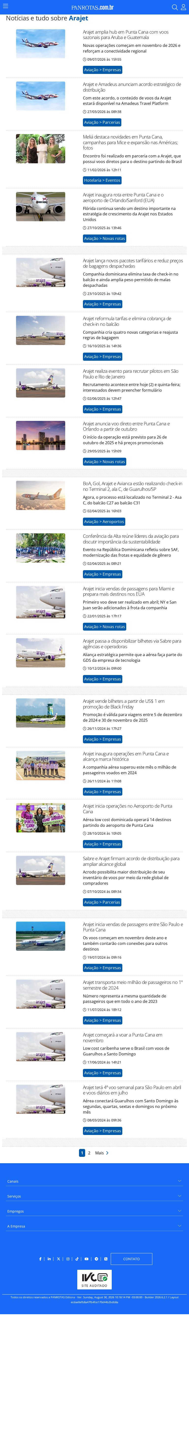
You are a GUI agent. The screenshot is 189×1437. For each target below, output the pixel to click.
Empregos (15, 1211)
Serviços (14, 1196)
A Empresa (16, 1226)
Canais (12, 1181)
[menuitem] (94, 1179)
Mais (100, 1153)
